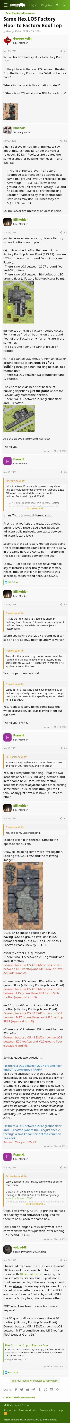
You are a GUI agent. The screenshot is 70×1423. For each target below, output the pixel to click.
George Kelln (13, 31)
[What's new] (57, 5)
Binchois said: (13, 480)
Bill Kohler (20, 220)
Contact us (10, 1410)
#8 (65, 1167)
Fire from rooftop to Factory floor (27, 1345)
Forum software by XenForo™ (30, 1419)
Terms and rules (28, 1410)
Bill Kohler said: (14, 756)
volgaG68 (20, 1247)
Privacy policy (47, 1410)
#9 (65, 1260)
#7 (65, 818)
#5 (65, 604)
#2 (65, 140)
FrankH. (19, 459)
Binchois (19, 128)
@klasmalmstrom (31, 1274)
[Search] (64, 5)
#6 (65, 747)
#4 (65, 471)
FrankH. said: (13, 613)
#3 (65, 232)
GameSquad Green (17, 1405)
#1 (65, 51)
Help (60, 1410)
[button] (5, 5)
